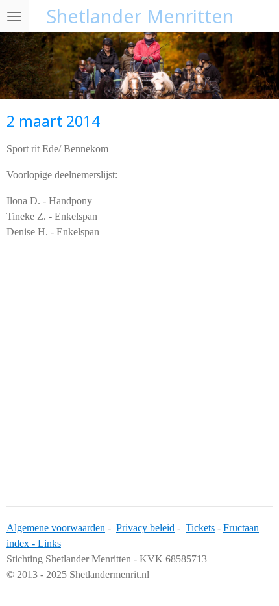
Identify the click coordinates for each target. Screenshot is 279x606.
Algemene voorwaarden (55, 527)
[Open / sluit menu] (14, 16)
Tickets (200, 527)
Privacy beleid (145, 527)
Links (49, 543)
